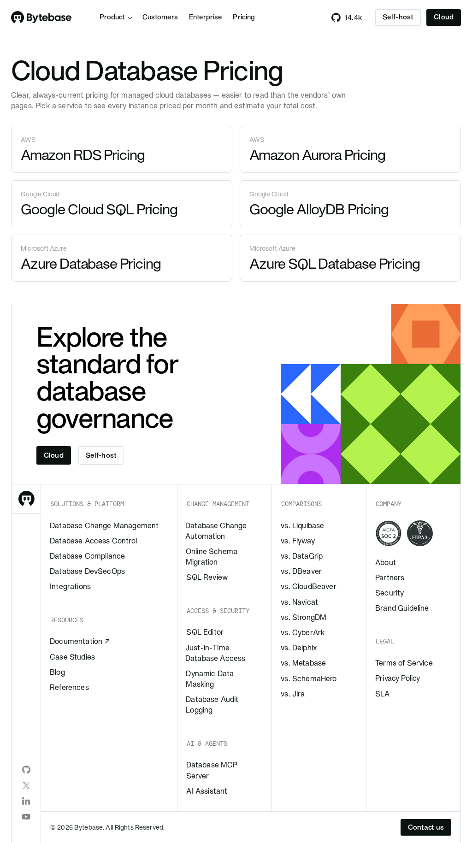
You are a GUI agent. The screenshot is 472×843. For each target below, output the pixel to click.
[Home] (41, 17)
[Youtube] (26, 817)
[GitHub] (26, 770)
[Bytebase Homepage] (26, 499)
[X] (26, 785)
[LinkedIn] (26, 801)
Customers (160, 17)
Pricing (244, 17)
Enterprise (205, 17)
